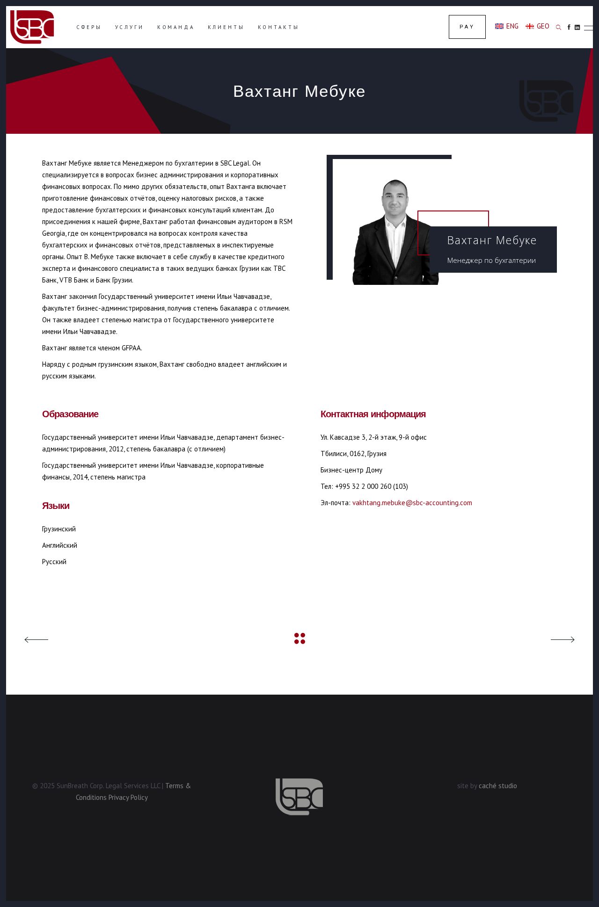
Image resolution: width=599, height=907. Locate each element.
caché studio (498, 785)
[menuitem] (507, 26)
